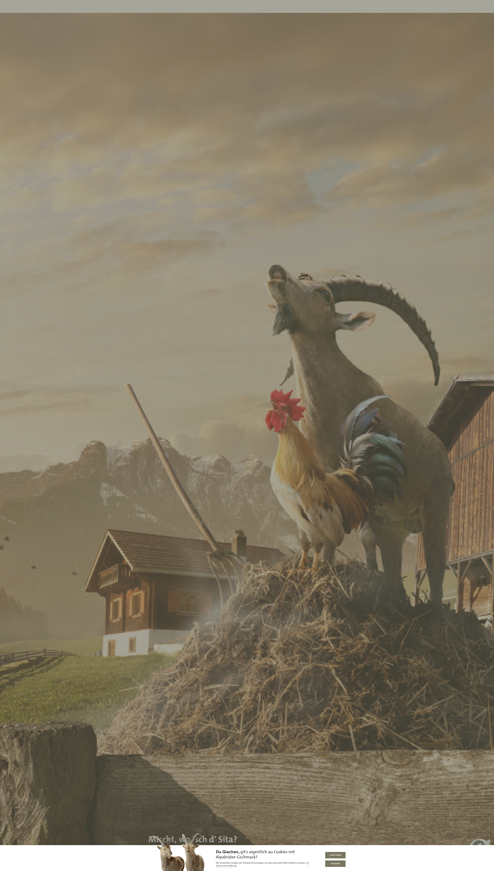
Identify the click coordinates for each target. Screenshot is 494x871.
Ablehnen (335, 864)
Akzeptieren (335, 855)
